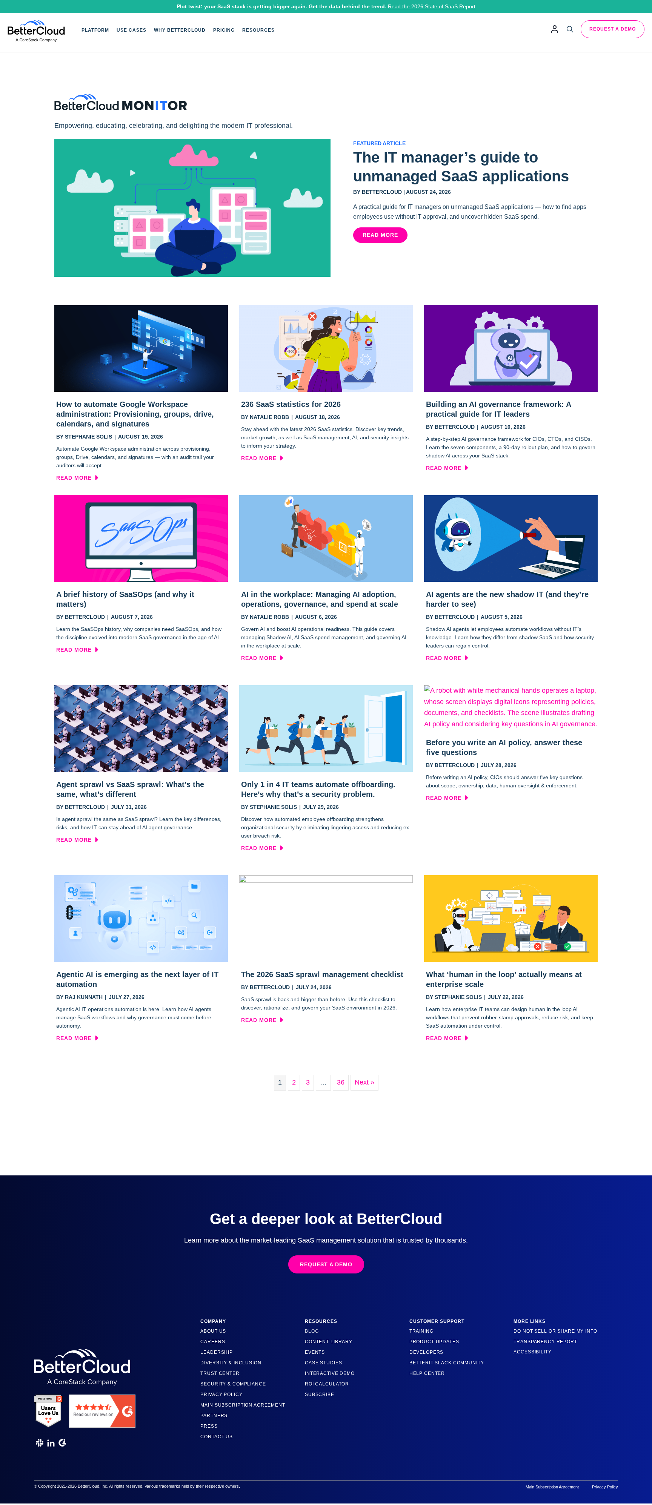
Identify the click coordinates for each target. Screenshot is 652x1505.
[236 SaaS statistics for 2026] (326, 348)
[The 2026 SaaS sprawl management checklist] (326, 918)
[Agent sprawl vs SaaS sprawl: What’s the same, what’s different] (141, 728)
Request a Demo (612, 29)
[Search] (570, 29)
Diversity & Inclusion (230, 1362)
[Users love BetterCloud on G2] (48, 1408)
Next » (364, 1082)
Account (554, 28)
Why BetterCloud (180, 30)
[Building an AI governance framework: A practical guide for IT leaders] (511, 348)
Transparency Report (545, 1341)
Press (208, 1426)
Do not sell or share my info (555, 1331)
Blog (311, 1331)
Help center (427, 1373)
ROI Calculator (327, 1384)
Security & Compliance (233, 1384)
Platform (95, 30)
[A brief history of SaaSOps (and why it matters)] (141, 538)
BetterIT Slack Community (446, 1362)
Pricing (224, 30)
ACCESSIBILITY (532, 1352)
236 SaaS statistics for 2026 (291, 404)
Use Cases (131, 30)
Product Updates (434, 1341)
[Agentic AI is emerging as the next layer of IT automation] (141, 918)
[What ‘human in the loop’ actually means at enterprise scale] (511, 918)
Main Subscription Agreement (242, 1405)
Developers (426, 1352)
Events (315, 1352)
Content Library (328, 1341)
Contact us (216, 1436)
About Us (213, 1331)
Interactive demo (330, 1373)
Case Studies (323, 1362)
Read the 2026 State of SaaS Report (431, 6)
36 (340, 1082)
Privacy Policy (221, 1394)
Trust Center (219, 1373)
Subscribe (319, 1394)
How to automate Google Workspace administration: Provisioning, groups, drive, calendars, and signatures (135, 414)
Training (421, 1331)
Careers (212, 1341)
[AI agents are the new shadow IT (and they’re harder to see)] (511, 538)
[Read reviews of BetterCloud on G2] (102, 1408)
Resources (258, 30)
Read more (77, 478)
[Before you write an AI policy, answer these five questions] (511, 707)
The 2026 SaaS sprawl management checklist (322, 974)
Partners (214, 1415)
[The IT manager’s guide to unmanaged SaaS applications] (192, 207)
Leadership (216, 1352)
